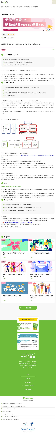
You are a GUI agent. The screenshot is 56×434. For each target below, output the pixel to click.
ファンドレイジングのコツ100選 (9, 408)
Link (13, 14)
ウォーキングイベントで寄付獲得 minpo (11, 416)
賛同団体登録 (28, 382)
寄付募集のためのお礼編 (10, 6)
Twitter (32, 429)
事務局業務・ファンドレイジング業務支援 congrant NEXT (14, 406)
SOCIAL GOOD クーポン (28, 386)
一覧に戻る (28, 308)
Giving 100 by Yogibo (7, 411)
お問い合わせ (28, 389)
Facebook (25, 429)
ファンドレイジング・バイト (8, 414)
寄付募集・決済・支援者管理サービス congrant (12, 403)
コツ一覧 (28, 378)
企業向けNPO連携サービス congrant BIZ (11, 419)
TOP (2, 6)
